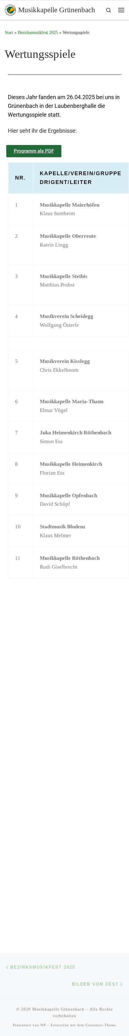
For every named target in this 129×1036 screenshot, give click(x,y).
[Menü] (121, 10)
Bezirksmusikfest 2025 (38, 32)
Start (9, 32)
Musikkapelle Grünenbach (58, 1009)
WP (43, 1025)
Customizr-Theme (100, 1025)
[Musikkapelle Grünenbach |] (10, 9)
